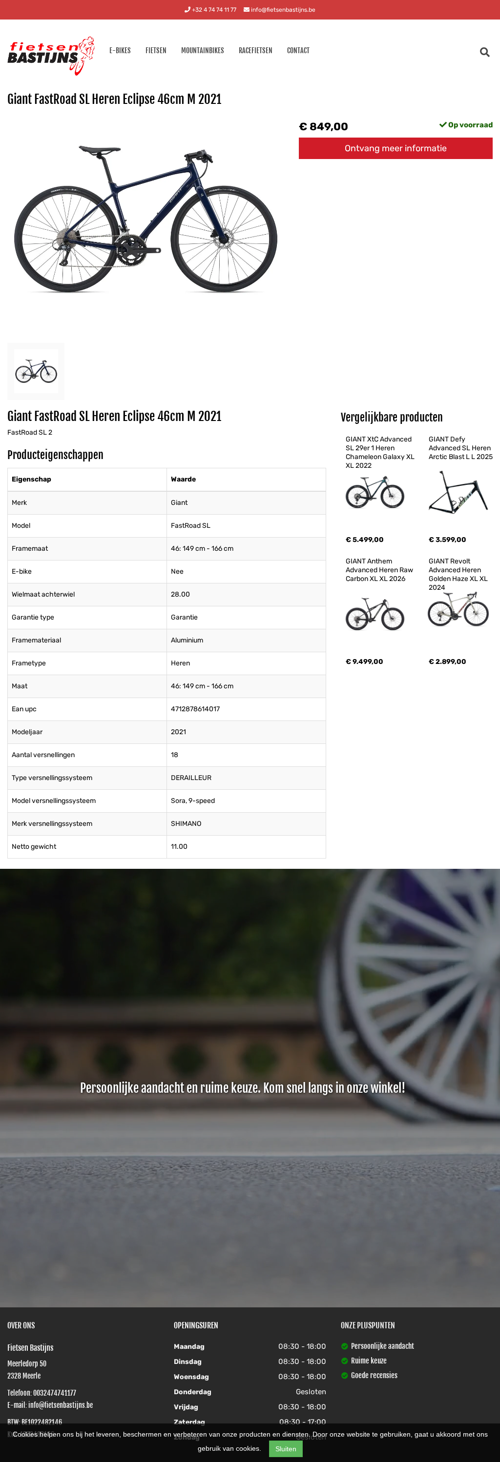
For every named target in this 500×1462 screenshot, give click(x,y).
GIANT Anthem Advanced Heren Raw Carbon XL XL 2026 (380, 570)
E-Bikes (120, 50)
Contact (298, 50)
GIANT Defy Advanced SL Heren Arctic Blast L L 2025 (461, 448)
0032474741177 (54, 1393)
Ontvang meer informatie (396, 148)
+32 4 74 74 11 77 (213, 9)
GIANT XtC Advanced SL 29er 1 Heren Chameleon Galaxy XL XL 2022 (381, 452)
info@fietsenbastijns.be (282, 9)
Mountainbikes (202, 50)
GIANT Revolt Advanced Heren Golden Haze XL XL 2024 (459, 574)
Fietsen (156, 50)
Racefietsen (255, 50)
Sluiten (285, 1449)
